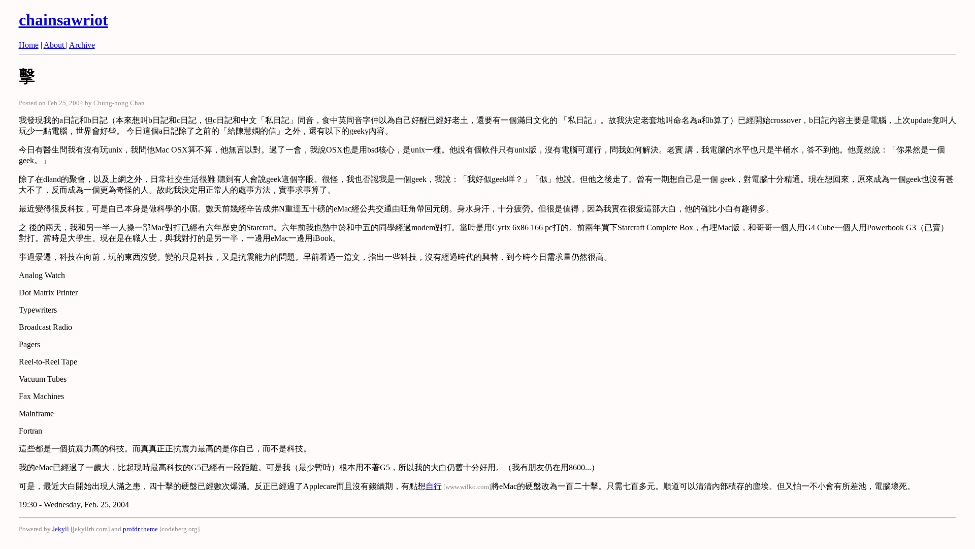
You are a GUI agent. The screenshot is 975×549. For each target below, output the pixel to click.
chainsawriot (63, 20)
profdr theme (140, 529)
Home (29, 45)
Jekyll (60, 529)
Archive (82, 45)
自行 (434, 486)
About (55, 45)
